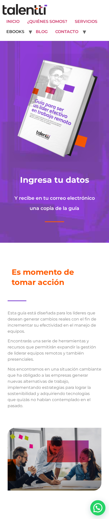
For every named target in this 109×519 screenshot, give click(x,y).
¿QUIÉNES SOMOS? (47, 21)
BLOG (42, 31)
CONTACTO (66, 31)
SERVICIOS (86, 21)
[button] (97, 507)
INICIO (13, 21)
